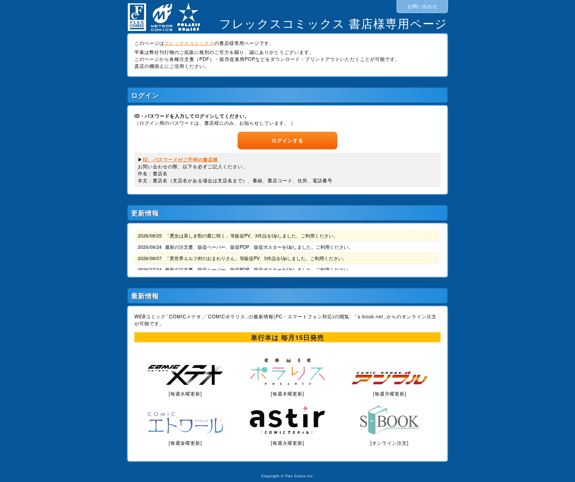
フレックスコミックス (189, 43)
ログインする (287, 140)
